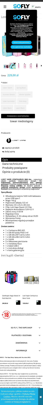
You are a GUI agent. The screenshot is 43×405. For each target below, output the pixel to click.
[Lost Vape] (16, 140)
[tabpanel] (21, 215)
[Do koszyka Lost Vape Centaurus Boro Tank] (38, 302)
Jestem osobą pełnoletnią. (21, 42)
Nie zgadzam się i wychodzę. (21, 47)
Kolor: (4, 82)
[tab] (21, 160)
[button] (41, 66)
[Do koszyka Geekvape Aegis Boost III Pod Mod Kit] (18, 302)
